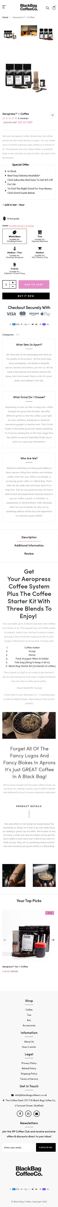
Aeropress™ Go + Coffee (15, 967)
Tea (29, 1014)
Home (5, 17)
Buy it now (26, 296)
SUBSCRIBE (46, 1147)
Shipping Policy (29, 1073)
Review (29, 554)
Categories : (8, 334)
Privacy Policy (29, 1063)
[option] (11, 35)
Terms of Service (29, 1078)
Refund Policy (29, 1068)
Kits (17, 334)
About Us (29, 1041)
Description (29, 537)
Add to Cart (34, 284)
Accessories (29, 1025)
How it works (29, 1046)
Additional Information (29, 545)
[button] (10, 118)
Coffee (29, 1009)
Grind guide (13, 218)
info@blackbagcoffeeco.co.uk (31, 1095)
